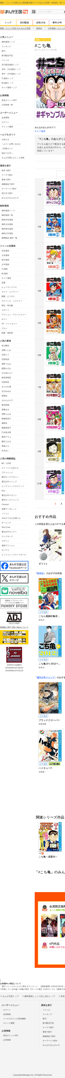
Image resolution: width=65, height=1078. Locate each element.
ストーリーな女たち (10, 468)
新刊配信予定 (7, 55)
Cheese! (5, 504)
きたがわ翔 (6, 387)
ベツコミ (5, 513)
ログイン (5, 122)
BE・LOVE (6, 463)
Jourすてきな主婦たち (11, 518)
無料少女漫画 (7, 224)
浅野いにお (6, 350)
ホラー (4, 319)
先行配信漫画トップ (10, 65)
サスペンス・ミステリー (12, 301)
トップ (8, 22)
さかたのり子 (7, 400)
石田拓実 (5, 359)
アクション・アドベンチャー (14, 315)
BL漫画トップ (7, 83)
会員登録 (5, 117)
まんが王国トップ (10, 996)
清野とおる (6, 414)
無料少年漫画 (7, 233)
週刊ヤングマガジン (10, 477)
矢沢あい (5, 451)
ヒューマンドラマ (9, 287)
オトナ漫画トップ (9, 87)
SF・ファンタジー (9, 324)
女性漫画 (5, 251)
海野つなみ (6, 364)
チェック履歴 (7, 127)
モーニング (6, 523)
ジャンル (5, 60)
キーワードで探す (9, 189)
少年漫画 (5, 264)
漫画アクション (8, 545)
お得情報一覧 (7, 105)
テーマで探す (7, 175)
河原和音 (5, 382)
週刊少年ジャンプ (9, 482)
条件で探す (6, 170)
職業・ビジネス (8, 296)
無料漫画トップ (8, 42)
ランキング (6, 46)
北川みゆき (6, 391)
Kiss (3, 491)
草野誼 (4, 396)
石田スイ (5, 355)
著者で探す (6, 179)
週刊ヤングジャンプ (10, 500)
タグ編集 (41, 131)
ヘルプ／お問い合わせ (11, 144)
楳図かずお (6, 368)
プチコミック (7, 472)
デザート (5, 541)
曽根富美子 (6, 419)
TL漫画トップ (7, 78)
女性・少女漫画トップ (11, 69)
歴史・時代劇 (7, 305)
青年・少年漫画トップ (11, 74)
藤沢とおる (6, 441)
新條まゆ (5, 409)
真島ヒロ (5, 446)
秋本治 (40, 573)
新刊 (3, 51)
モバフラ (5, 550)
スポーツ (5, 310)
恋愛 (3, 283)
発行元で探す (7, 193)
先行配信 (24, 22)
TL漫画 (5, 269)
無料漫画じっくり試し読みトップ (39, 996)
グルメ (4, 328)
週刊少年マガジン (9, 495)
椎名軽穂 (5, 405)
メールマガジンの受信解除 (14, 1019)
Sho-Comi (6, 527)
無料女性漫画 (7, 220)
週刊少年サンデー (9, 532)
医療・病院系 (7, 333)
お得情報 (7, 1040)
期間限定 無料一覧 (9, 238)
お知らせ (5, 139)
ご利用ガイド (7, 148)
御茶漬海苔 (6, 377)
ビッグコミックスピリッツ (13, 486)
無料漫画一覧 (7, 215)
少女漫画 (5, 255)
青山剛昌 (5, 346)
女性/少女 (41, 22)
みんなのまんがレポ (10, 198)
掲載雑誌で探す (8, 184)
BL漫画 (5, 273)
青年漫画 (5, 260)
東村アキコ (6, 437)
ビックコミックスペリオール (14, 555)
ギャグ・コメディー (10, 292)
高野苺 (4, 423)
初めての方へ (7, 153)
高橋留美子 (6, 428)
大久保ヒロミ (7, 373)
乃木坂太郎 (6, 432)
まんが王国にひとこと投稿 (13, 158)
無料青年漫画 (7, 229)
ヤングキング (7, 536)
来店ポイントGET (9, 100)
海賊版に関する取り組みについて (14, 627)
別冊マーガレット (9, 509)
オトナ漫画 (6, 278)
